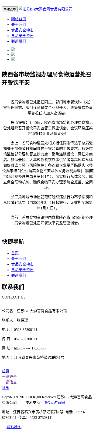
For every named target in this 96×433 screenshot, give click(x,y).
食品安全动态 (22, 30)
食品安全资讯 (22, 36)
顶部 (5, 388)
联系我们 (18, 41)
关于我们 (18, 25)
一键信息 (9, 382)
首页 (15, 253)
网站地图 (14, 427)
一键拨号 (9, 377)
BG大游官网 (55, 403)
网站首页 (18, 19)
